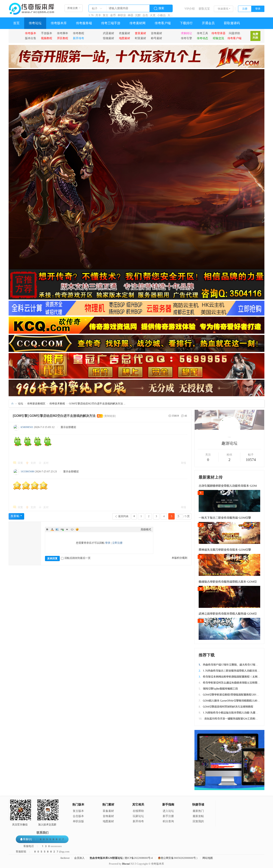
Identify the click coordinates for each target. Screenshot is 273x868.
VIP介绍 (189, 8)
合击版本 (78, 816)
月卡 (98, 15)
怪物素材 (108, 38)
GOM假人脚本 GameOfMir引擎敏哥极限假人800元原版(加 (234, 700)
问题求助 (234, 33)
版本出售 (30, 38)
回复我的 (198, 821)
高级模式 (146, 529)
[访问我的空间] (229, 436)
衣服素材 (124, 33)
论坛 (20, 403)
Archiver (65, 857)
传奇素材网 (137, 23)
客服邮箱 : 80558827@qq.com (42, 851)
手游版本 (46, 33)
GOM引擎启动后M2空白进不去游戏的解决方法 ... (97, 403)
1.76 (91, 15)
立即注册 (117, 542)
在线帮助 (138, 810)
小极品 (161, 15)
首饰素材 (156, 33)
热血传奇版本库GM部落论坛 (106, 857)
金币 (113, 15)
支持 (33, 462)
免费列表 (255, 36)
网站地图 (207, 857)
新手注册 (168, 816)
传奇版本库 (59, 23)
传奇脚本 (62, 33)
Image (57, 529)
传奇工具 (202, 33)
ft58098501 (27, 427)
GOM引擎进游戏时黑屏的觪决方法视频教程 (226, 706)
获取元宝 (204, 8)
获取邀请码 (232, 23)
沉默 (138, 15)
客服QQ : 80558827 (44, 839)
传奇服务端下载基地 (12, 403)
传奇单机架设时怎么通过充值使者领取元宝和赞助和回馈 (233, 682)
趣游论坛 (229, 443)
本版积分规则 (179, 557)
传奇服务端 (84, 23)
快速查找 (223, 8)
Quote (67, 529)
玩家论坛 (138, 816)
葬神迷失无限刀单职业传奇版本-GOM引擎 (225, 549)
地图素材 (108, 821)
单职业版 (78, 821)
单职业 (122, 15)
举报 (183, 462)
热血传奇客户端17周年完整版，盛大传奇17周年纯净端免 (233, 664)
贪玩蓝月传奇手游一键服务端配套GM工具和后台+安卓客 (234, 718)
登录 (257, 8)
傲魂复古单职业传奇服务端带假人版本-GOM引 (228, 581)
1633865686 (28, 471)
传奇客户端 (163, 23)
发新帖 (15, 516)
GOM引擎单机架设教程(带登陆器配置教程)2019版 (229, 694)
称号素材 (156, 38)
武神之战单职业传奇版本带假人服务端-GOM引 (228, 613)
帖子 (95, 8)
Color (52, 529)
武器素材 (108, 33)
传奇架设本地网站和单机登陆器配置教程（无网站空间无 (233, 676)
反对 (46, 462)
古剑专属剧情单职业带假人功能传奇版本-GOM (228, 485)
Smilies (77, 529)
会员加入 (79, 857)
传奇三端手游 (110, 23)
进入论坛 (168, 810)
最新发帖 (198, 816)
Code (72, 529)
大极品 (171, 15)
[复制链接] (110, 415)
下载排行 (186, 23)
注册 (244, 8)
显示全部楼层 (68, 427)
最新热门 (198, 810)
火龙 (152, 15)
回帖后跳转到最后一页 (78, 557)
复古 (105, 15)
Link (62, 529)
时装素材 (140, 38)
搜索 (161, 8)
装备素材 (108, 810)
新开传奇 (138, 821)
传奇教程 (78, 33)
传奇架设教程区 (36, 403)
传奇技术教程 (57, 403)
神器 (130, 15)
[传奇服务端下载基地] (32, 7)
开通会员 (208, 23)
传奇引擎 (186, 38)
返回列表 (123, 516)
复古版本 (78, 810)
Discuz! (126, 863)
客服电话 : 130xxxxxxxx (42, 846)
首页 (16, 23)
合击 (145, 15)
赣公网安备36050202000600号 (178, 857)
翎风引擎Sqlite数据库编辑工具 (218, 688)
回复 (20, 462)
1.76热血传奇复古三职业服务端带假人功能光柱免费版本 (233, 670)
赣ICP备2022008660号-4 (139, 857)
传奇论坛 (35, 23)
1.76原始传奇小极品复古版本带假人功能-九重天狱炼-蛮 (233, 712)
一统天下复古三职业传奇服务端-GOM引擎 (225, 517)
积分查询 (168, 821)
